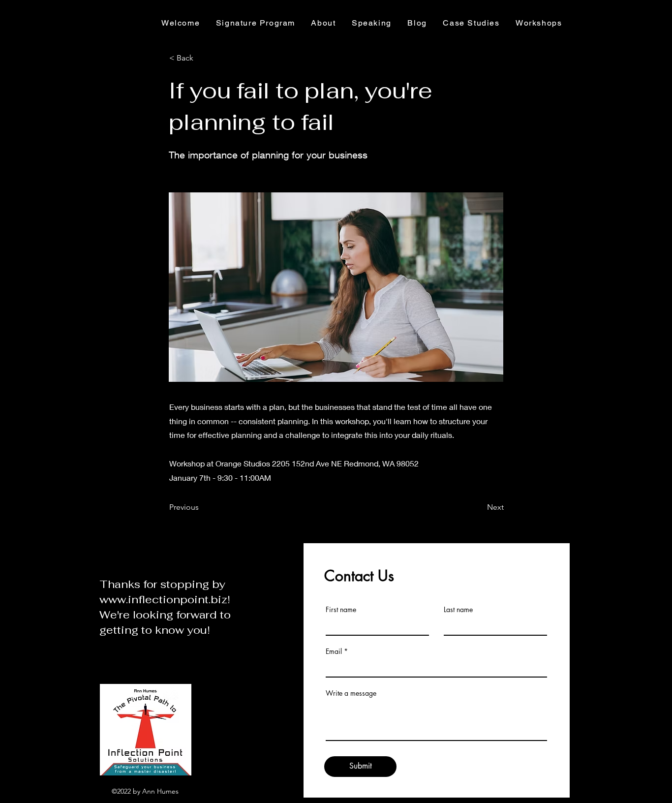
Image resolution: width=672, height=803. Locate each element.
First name (341, 609)
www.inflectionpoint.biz (163, 599)
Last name (458, 609)
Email (334, 651)
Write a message (351, 693)
